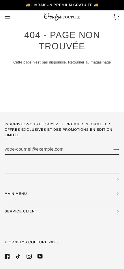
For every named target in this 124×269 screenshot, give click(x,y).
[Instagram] (29, 256)
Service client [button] (21, 211)
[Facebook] (7, 256)
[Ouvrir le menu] (13, 16)
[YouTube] (40, 256)
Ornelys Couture (28, 242)
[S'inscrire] (111, 149)
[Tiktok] (18, 256)
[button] (62, 179)
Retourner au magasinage (89, 62)
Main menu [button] (16, 194)
